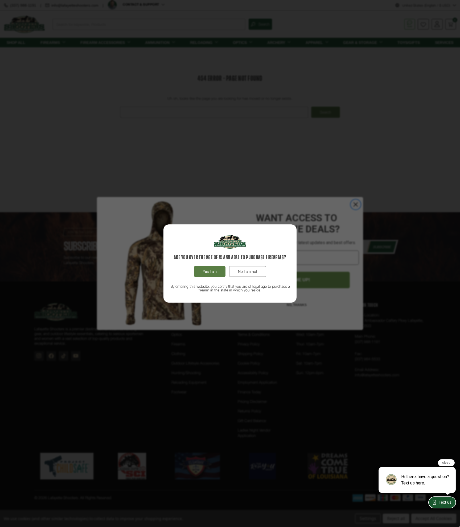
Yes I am (210, 271)
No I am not (247, 271)
